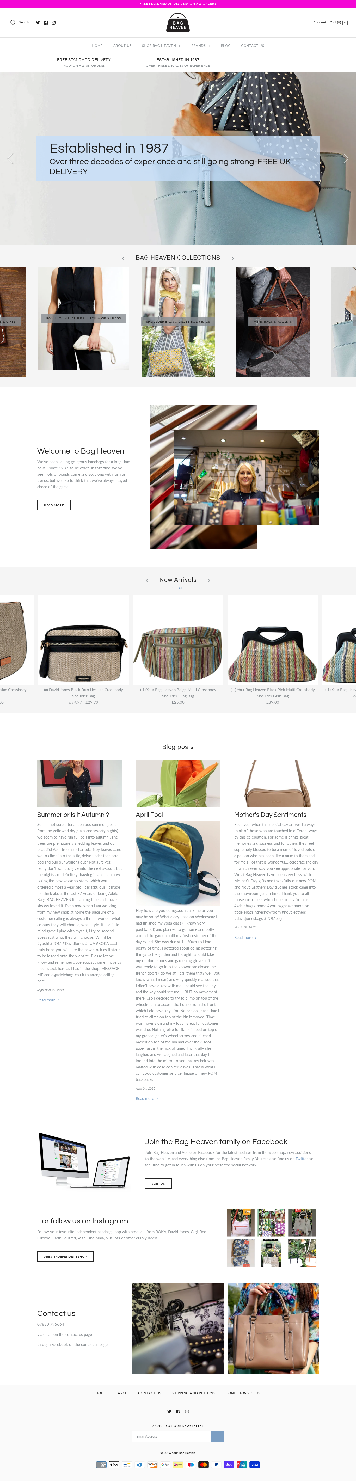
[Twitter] (38, 23)
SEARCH (121, 1393)
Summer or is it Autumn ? (73, 814)
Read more (54, 505)
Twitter (302, 1158)
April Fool (149, 814)
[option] (178, 158)
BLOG (226, 46)
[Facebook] (46, 23)
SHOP (98, 1393)
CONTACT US (252, 46)
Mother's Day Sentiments (270, 814)
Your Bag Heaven (183, 1453)
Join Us (158, 1183)
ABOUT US (122, 46)
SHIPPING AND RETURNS (194, 1393)
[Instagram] (54, 23)
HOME (97, 46)
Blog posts (178, 747)
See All (178, 588)
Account (320, 22)
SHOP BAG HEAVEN (161, 46)
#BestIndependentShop (65, 1256)
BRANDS (201, 46)
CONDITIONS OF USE (244, 1393)
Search (24, 22)
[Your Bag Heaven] (178, 16)
